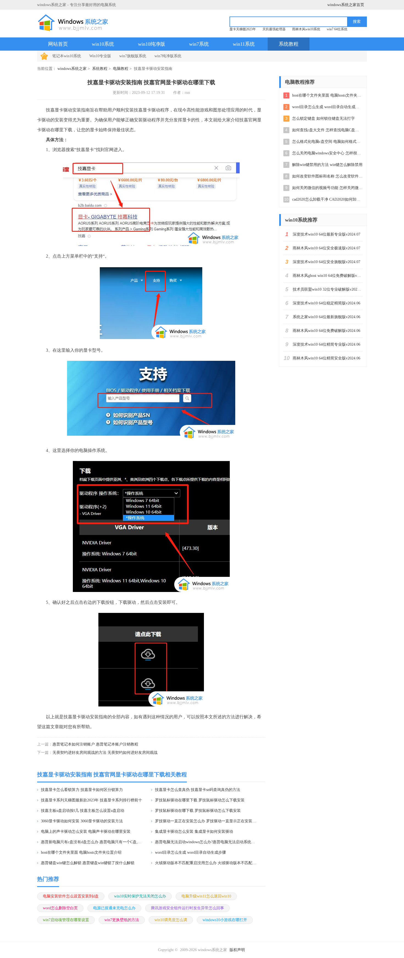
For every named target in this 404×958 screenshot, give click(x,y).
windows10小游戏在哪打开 (225, 920)
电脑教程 (120, 69)
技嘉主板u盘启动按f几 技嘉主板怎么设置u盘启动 (82, 811)
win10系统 (103, 44)
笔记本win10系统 (66, 56)
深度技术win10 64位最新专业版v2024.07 (326, 234)
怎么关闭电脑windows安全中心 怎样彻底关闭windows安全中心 (327, 153)
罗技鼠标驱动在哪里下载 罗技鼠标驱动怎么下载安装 (200, 800)
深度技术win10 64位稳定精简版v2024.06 (326, 303)
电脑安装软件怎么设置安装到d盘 (71, 896)
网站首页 (58, 44)
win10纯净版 (151, 44)
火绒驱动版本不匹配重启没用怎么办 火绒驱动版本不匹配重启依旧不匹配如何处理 (206, 863)
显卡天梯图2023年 (242, 29)
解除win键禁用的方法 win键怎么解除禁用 (327, 165)
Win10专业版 (100, 56)
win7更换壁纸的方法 (121, 920)
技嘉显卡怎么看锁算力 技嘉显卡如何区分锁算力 (82, 790)
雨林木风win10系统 (306, 29)
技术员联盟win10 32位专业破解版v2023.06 (328, 289)
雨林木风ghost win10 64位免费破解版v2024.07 (328, 276)
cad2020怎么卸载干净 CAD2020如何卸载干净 (327, 199)
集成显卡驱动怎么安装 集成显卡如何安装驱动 (194, 831)
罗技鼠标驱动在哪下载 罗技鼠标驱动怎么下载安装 (198, 811)
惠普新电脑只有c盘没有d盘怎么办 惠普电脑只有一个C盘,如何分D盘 (92, 842)
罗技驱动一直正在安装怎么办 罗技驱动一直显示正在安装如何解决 (206, 821)
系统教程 (288, 44)
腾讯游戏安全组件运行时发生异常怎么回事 (187, 908)
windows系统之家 (72, 69)
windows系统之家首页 (345, 5)
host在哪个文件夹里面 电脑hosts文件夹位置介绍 (81, 852)
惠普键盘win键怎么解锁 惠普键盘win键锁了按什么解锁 (87, 863)
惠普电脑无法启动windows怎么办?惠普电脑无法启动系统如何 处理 (206, 842)
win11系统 (244, 44)
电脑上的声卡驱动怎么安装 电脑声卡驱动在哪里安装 (86, 831)
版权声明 (237, 950)
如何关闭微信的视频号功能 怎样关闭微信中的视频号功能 (327, 188)
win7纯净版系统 (167, 56)
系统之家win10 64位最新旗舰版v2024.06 (326, 317)
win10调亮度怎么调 (170, 920)
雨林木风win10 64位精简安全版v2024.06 (326, 358)
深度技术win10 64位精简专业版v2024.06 (326, 344)
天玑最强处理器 (274, 29)
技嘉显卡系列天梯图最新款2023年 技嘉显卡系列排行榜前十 (91, 800)
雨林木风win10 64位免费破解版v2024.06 (326, 331)
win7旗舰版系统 (132, 56)
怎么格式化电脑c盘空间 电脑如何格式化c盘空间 (327, 142)
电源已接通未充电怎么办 (114, 908)
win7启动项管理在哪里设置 (66, 920)
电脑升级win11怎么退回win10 (206, 896)
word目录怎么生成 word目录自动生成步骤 (190, 852)
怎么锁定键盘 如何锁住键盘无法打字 (323, 118)
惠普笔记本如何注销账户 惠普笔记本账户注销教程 (95, 744)
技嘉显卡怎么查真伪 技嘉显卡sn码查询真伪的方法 (197, 790)
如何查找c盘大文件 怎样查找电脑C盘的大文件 (327, 130)
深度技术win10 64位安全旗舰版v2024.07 (326, 262)
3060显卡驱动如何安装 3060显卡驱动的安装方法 (82, 821)
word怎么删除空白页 (60, 908)
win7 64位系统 (337, 29)
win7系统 (199, 44)
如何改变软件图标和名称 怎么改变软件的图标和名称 (327, 176)
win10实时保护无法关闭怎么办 (140, 896)
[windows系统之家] (74, 23)
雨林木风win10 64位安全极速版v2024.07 (326, 248)
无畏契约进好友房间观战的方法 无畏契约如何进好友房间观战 (104, 752)
